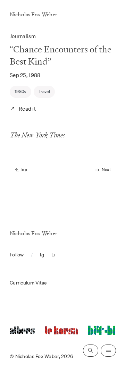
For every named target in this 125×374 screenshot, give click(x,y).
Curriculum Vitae (28, 283)
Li (53, 255)
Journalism (23, 36)
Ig (42, 255)
